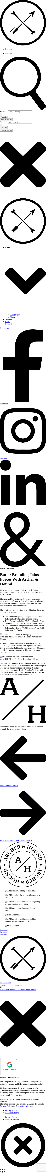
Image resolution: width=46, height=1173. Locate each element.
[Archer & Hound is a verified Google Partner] (1, 987)
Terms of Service (22, 1106)
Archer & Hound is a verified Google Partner (18, 989)
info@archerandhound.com (11, 985)
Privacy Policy (6, 1106)
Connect (8, 49)
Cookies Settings (12, 1113)
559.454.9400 (5, 983)
